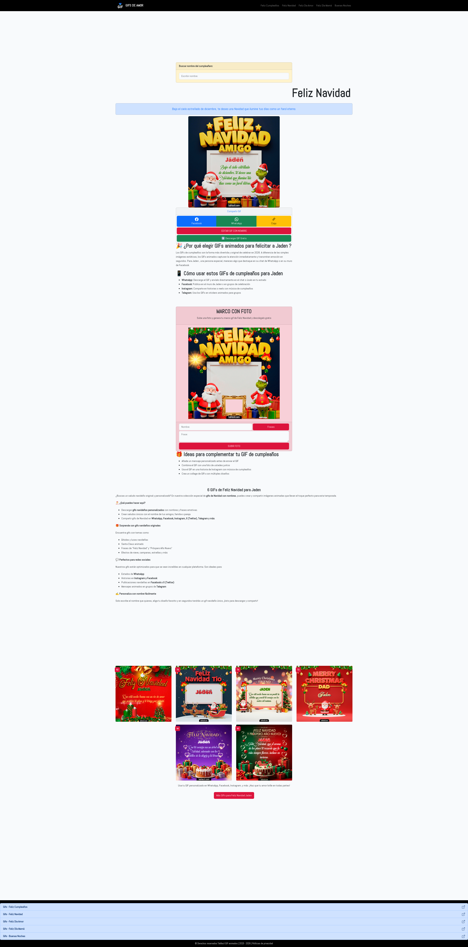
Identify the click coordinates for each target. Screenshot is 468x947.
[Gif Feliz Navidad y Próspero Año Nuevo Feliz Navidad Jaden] (264, 752)
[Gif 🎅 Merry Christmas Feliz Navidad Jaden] (204, 752)
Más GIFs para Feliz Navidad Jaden (234, 795)
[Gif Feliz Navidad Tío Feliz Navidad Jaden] (204, 693)
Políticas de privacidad (262, 943)
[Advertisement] (234, 36)
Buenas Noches (343, 5)
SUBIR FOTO (234, 446)
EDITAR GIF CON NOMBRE (234, 230)
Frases (271, 426)
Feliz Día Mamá (324, 5)
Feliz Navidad (289, 5)
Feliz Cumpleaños (270, 5)
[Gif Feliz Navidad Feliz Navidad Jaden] (143, 693)
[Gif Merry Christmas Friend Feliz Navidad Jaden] (264, 693)
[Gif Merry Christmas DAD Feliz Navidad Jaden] (324, 693)
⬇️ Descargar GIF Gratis (234, 238)
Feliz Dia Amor (306, 5)
